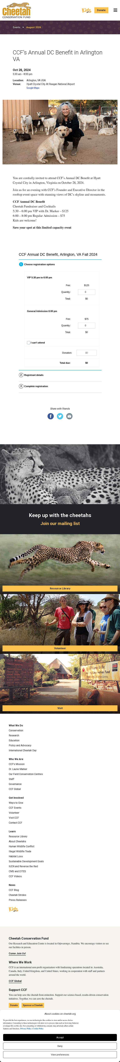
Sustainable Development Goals (26, 861)
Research (14, 735)
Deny (60, 1046)
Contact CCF (15, 822)
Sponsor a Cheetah (33, 1005)
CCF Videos (15, 876)
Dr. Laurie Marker (18, 769)
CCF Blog (14, 890)
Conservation (16, 730)
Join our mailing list (60, 523)
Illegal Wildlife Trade (20, 851)
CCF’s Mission (17, 764)
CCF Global (15, 789)
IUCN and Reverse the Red (23, 866)
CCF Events (15, 807)
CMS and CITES (17, 871)
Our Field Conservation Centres (26, 774)
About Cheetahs (17, 841)
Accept (60, 1037)
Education (14, 740)
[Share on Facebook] (51, 416)
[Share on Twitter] (60, 416)
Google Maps (33, 88)
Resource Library (60, 588)
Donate (101, 10)
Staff (11, 779)
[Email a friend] (69, 416)
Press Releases (18, 900)
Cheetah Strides (17, 895)
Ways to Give (16, 802)
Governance (15, 784)
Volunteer (60, 648)
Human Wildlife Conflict (21, 846)
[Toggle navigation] (115, 10)
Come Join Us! (17, 953)
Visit (60, 708)
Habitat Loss (16, 856)
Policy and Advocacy (20, 745)
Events (16, 27)
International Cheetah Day (23, 750)
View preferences (60, 1054)
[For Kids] (86, 10)
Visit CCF (14, 817)
